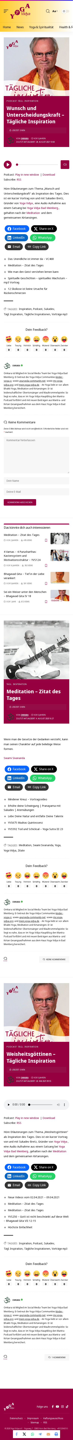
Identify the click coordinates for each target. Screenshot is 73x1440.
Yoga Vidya (26, 203)
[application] (36, 164)
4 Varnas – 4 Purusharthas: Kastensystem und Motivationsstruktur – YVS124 (22, 556)
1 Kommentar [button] (59, 1357)
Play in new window (27, 174)
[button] (7, 11)
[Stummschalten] (65, 164)
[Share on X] (25, 1434)
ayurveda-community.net (32, 380)
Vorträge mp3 (60, 314)
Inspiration (25, 309)
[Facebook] (52, 1406)
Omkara (24, 138)
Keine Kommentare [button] (56, 959)
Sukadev (49, 309)
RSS (19, 179)
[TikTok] (67, 1406)
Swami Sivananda (14, 758)
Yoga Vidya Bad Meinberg (42, 208)
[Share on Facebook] (17, 1434)
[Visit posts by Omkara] (10, 140)
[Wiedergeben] (8, 165)
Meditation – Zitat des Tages (26, 265)
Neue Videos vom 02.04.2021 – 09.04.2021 (34, 1197)
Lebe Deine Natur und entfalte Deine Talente (35, 816)
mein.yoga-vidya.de (29, 384)
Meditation (33, 213)
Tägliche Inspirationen (37, 314)
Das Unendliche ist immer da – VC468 (31, 259)
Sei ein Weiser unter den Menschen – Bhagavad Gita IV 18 (25, 594)
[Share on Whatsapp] (32, 1434)
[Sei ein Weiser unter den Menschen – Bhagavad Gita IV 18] (60, 595)
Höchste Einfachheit (20, 1227)
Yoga (57, 845)
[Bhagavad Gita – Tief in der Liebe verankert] (60, 577)
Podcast (12, 101)
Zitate (21, 850)
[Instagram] (62, 1406)
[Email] (48, 1434)
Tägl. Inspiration (28, 101)
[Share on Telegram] (40, 1434)
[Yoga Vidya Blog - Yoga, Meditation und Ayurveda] (20, 11)
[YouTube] (57, 1406)
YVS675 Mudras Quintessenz (25, 822)
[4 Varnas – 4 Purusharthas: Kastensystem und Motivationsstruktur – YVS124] (60, 555)
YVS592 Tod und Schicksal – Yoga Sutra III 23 (35, 829)
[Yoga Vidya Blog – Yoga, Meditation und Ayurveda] (9, 1406)
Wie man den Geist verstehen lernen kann (33, 272)
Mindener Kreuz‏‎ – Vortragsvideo (27, 799)
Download (48, 174)
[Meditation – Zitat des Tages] (60, 538)
